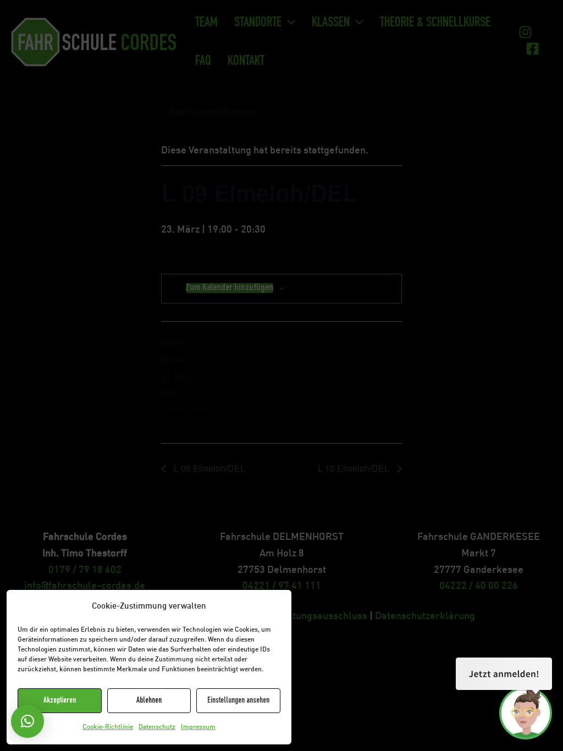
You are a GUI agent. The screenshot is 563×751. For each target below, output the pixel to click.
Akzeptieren (59, 701)
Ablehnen (149, 701)
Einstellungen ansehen (238, 701)
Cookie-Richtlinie (107, 727)
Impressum (198, 727)
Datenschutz (157, 727)
